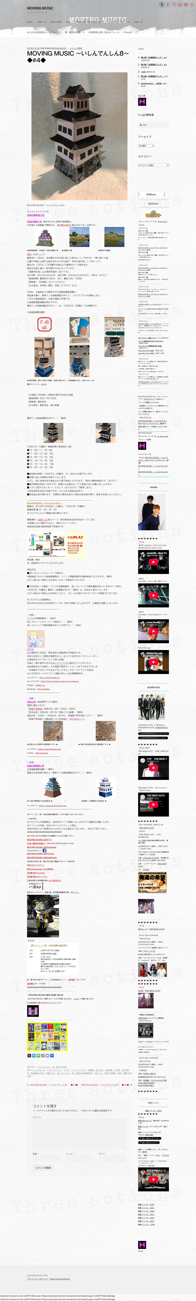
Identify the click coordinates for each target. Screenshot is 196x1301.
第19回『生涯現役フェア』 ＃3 (154, 57)
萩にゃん (99, 1073)
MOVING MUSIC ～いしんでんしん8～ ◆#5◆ (105, 1085)
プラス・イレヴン (149, 951)
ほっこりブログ (60, 663)
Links (136, 22)
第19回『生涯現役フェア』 (152, 76)
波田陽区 (71, 980)
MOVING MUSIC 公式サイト (39, 840)
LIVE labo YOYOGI (151, 858)
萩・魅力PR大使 (73, 32)
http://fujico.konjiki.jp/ (50, 678)
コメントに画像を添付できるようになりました (150, 341)
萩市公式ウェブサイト (35, 865)
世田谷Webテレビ (145, 1120)
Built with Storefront (60, 1279)
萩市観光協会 (63, 225)
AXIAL (44, 384)
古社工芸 (31, 702)
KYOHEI (148, 1041)
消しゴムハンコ (63, 1073)
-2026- (143, 72)
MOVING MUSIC (40, 8)
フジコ (30, 618)
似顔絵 (91, 1070)
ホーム (140, 1251)
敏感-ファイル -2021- (146, 1208)
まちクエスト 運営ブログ (147, 338)
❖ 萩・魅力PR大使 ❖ (36, 843)
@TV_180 (149, 1135)
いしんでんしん (44, 1067)
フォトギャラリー (117, 22)
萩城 (29, 254)
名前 (36, 1154)
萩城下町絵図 (35, 709)
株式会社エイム (77, 719)
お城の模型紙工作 (35, 215)
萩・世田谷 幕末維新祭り (82, 1073)
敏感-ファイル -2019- (146, 1214)
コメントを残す (76, 48)
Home (30, 22)
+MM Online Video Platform (88, 22)
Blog (68, 22)
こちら (76, 999)
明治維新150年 (37, 1073)
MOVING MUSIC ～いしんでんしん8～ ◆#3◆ (54, 1085)
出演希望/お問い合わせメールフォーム (44, 1003)
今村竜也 (146, 1080)
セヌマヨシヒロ (156, 1080)
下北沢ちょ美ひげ (149, 1073)
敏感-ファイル (143, 1126)
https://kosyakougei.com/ (50, 749)
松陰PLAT (50, 1073)
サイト (102, 1154)
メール (70, 1154)
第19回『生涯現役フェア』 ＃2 (154, 64)
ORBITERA (142, 1018)
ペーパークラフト (78, 1070)
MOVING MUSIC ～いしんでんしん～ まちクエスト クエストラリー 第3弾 (153, 460)
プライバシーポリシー (37, 1279)
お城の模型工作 (34, 222)
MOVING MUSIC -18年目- (151, 83)
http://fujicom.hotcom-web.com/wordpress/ (60, 681)
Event (40, 22)
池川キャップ (143, 929)
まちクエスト (153, 203)
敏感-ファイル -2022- (153, 1110)
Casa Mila (153, 487)
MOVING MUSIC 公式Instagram (42, 857)
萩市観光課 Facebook (36, 873)
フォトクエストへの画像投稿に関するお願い (150, 346)
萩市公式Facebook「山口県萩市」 (40, 869)
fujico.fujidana (43, 689)
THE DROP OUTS (153, 687)
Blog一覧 (141, 95)
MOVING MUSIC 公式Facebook (41, 847)
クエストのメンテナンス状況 (146, 350)
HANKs (146, 869)
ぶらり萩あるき (55, 880)
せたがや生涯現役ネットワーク (42, 32)
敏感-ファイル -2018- (146, 1218)
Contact (127, 32)
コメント (37, 1117)
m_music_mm (162, 436)
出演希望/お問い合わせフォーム (104, 32)
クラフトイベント (54, 1070)
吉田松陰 (108, 1070)
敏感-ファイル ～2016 (146, 1224)
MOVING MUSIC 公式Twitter (41, 854)
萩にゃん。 (75, 892)
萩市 (119, 1073)
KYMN (140, 990)
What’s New (56, 22)
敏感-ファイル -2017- (146, 1221)
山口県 (117, 1070)
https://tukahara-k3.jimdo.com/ (53, 806)
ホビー (158, 1155)
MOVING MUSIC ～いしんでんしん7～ (150, 304)
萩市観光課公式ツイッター (37, 877)
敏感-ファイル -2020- (146, 1211)
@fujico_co (40, 685)
